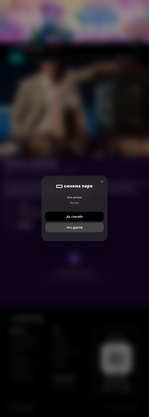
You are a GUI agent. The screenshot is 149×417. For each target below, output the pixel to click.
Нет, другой (74, 227)
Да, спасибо (75, 216)
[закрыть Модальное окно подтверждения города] (102, 181)
